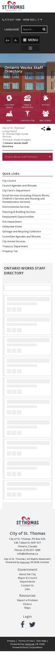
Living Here (8, 131)
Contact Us (27, 585)
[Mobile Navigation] (30, 48)
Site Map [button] (41, 641)
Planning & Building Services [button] (18, 211)
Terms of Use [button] (26, 641)
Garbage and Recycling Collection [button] (21, 231)
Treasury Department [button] (15, 246)
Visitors (27, 604)
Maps (27, 607)
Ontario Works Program (17, 140)
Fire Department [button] (12, 221)
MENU (32, 40)
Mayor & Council (27, 578)
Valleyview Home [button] (12, 226)
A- (15, 40)
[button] (27, 6)
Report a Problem (27, 600)
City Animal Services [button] (14, 241)
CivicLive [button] (29, 644)
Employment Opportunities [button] (18, 216)
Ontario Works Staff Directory (21, 156)
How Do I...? (31, 19)
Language (11, 29)
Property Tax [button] (10, 251)
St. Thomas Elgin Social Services (15, 135)
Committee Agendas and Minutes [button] (21, 236)
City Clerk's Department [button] (16, 190)
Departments (27, 581)
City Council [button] (9, 180)
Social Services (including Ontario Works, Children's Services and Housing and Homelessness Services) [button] (26, 198)
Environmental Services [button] (16, 206)
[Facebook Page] (22, 624)
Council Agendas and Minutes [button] (19, 185)
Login (27, 616)
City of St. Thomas (12, 128)
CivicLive (24, 562)
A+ (8, 40)
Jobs (27, 589)
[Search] (44, 29)
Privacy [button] (11, 641)
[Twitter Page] (32, 624)
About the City (27, 574)
